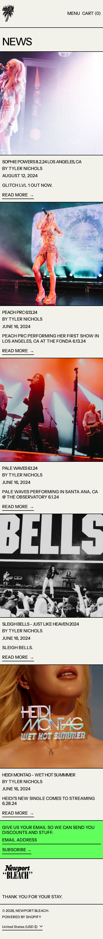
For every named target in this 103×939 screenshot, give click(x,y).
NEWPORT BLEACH (32, 911)
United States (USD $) (20, 926)
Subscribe (14, 849)
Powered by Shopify (21, 917)
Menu (73, 13)
